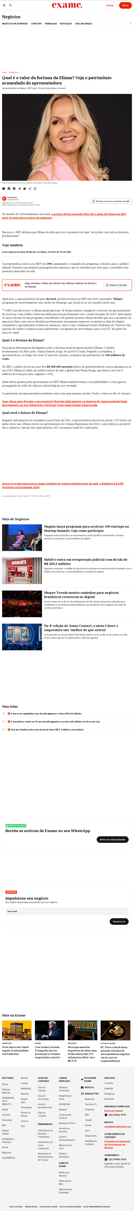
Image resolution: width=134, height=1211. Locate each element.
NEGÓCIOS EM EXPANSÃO (15, 23)
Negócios (11, 16)
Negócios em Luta (65, 1147)
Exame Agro (24, 1100)
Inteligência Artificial (8, 1140)
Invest (5, 1147)
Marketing (26, 1088)
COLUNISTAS (8, 1157)
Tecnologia (26, 1107)
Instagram (109, 1093)
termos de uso (31, 1207)
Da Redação (12, 197)
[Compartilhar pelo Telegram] (19, 188)
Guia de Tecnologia (43, 1097)
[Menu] (4, 5)
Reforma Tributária (64, 1089)
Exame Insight (5, 1132)
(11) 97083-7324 (117, 1159)
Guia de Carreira (42, 1114)
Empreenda (91, 1135)
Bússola (63, 1109)
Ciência (24, 1121)
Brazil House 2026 (65, 1097)
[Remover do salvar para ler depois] (35, 188)
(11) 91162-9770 (117, 1115)
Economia (7, 1120)
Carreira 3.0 (91, 1104)
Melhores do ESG (65, 1182)
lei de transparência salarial (96, 1207)
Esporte (25, 1093)
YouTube (108, 1083)
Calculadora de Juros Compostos (45, 1145)
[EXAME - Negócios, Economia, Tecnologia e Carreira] (67, 5)
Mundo (24, 1078)
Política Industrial (64, 1155)
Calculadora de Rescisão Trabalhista (45, 1133)
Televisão (38, 496)
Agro (87, 1130)
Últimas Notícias (6, 1091)
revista (89, 1087)
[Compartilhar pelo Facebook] (8, 188)
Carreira (6, 1114)
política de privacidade (70, 1207)
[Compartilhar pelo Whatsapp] (3, 188)
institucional (16, 1207)
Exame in (89, 1099)
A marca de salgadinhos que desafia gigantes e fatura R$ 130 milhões (46, 713)
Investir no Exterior (64, 1130)
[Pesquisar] (10, 5)
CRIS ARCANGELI (83, 23)
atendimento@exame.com (117, 1126)
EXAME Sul (64, 1104)
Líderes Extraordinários (67, 1138)
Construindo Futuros (65, 1116)
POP (23, 1126)
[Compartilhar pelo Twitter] (24, 188)
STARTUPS (36, 23)
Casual (24, 1083)
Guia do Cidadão (42, 1089)
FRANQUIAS (51, 23)
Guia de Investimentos (45, 1106)
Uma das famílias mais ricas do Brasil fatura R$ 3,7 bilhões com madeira (47, 729)
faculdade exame (90, 1079)
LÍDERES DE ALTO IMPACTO (8, 1101)
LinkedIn (108, 1088)
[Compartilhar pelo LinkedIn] (14, 188)
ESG (4, 1125)
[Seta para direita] (127, 23)
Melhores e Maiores (64, 1174)
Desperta (89, 1109)
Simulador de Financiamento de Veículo (45, 1156)
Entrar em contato (113, 1110)
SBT (48, 496)
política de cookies (48, 1207)
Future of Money (25, 1114)
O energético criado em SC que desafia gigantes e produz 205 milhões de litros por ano (55, 721)
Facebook (109, 1099)
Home (4, 72)
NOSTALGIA (66, 23)
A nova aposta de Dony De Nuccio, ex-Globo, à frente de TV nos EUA (36, 252)
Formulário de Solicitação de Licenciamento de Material (117, 1144)
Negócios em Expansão (65, 1191)
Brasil (5, 1109)
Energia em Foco (67, 1123)
